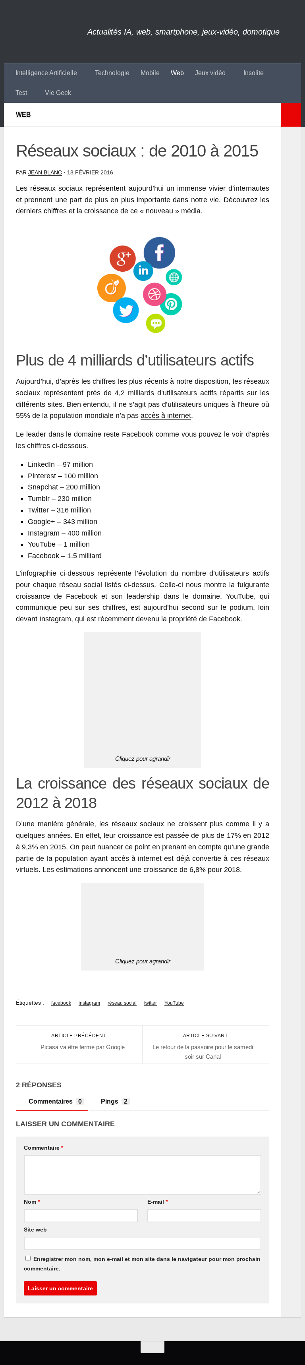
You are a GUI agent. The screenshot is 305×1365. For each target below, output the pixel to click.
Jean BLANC (45, 172)
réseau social (122, 1003)
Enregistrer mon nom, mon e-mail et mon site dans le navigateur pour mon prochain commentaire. (142, 1264)
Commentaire (43, 1148)
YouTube (174, 1003)
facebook (61, 1003)
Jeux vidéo (210, 73)
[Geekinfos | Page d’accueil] (45, 31)
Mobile (150, 73)
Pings (114, 1101)
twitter (150, 1003)
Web (177, 73)
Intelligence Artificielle (46, 73)
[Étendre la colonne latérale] (291, 115)
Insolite (253, 73)
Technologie (112, 73)
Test (21, 92)
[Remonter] (152, 1347)
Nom (32, 1202)
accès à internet (166, 416)
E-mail (157, 1202)
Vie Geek (58, 92)
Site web (35, 1229)
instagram (89, 1003)
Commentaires (55, 1101)
